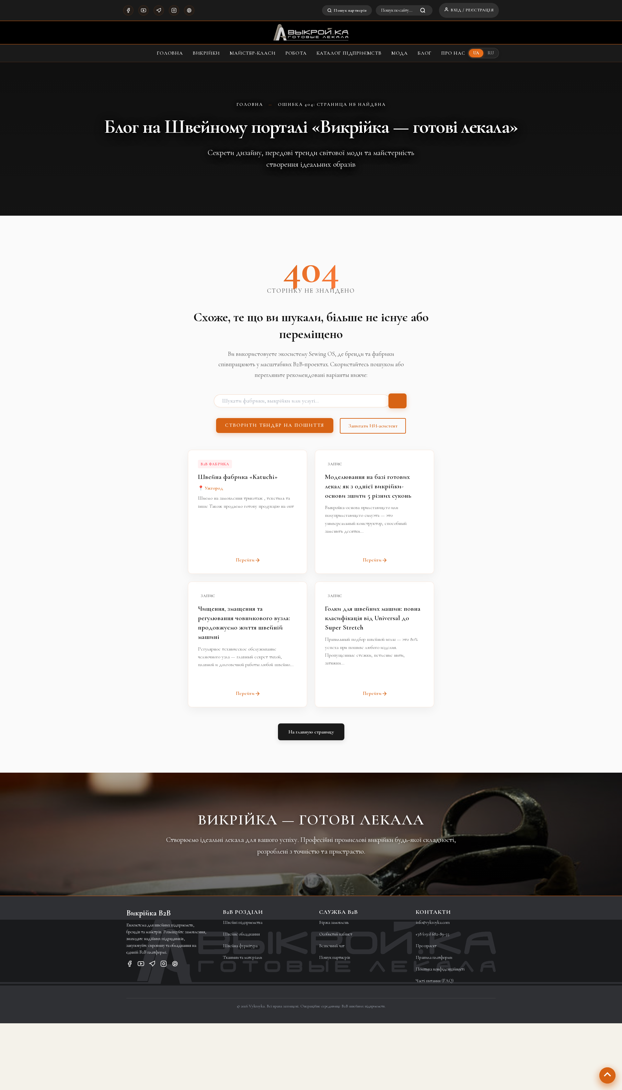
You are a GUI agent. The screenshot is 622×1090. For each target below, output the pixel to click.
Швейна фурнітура (240, 945)
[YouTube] (143, 10)
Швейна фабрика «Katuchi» (238, 477)
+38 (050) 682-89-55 (432, 934)
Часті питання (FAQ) (435, 980)
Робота (296, 53)
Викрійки (206, 53)
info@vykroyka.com (433, 922)
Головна (170, 53)
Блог (425, 53)
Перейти (245, 560)
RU (491, 53)
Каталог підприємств (349, 53)
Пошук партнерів (350, 10)
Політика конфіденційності (440, 969)
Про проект (426, 945)
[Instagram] (174, 10)
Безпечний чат (331, 945)
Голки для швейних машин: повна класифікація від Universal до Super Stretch (372, 618)
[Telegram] (159, 10)
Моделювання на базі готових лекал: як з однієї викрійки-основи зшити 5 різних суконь (368, 486)
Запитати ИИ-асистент (372, 426)
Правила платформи (434, 957)
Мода (399, 53)
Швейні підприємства (242, 922)
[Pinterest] (189, 10)
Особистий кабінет (335, 934)
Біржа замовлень (334, 922)
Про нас (453, 53)
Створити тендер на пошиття (274, 425)
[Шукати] (397, 400)
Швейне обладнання (241, 934)
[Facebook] (128, 10)
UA (476, 53)
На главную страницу (311, 732)
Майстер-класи (252, 53)
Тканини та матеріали (242, 957)
